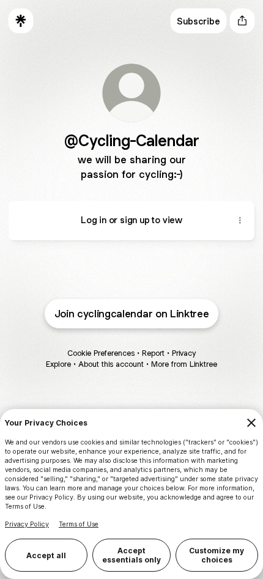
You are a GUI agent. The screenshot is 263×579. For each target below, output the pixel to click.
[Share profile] (242, 21)
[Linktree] (21, 21)
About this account (111, 364)
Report (153, 353)
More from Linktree (184, 364)
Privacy (184, 353)
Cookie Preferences (101, 353)
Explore (58, 364)
